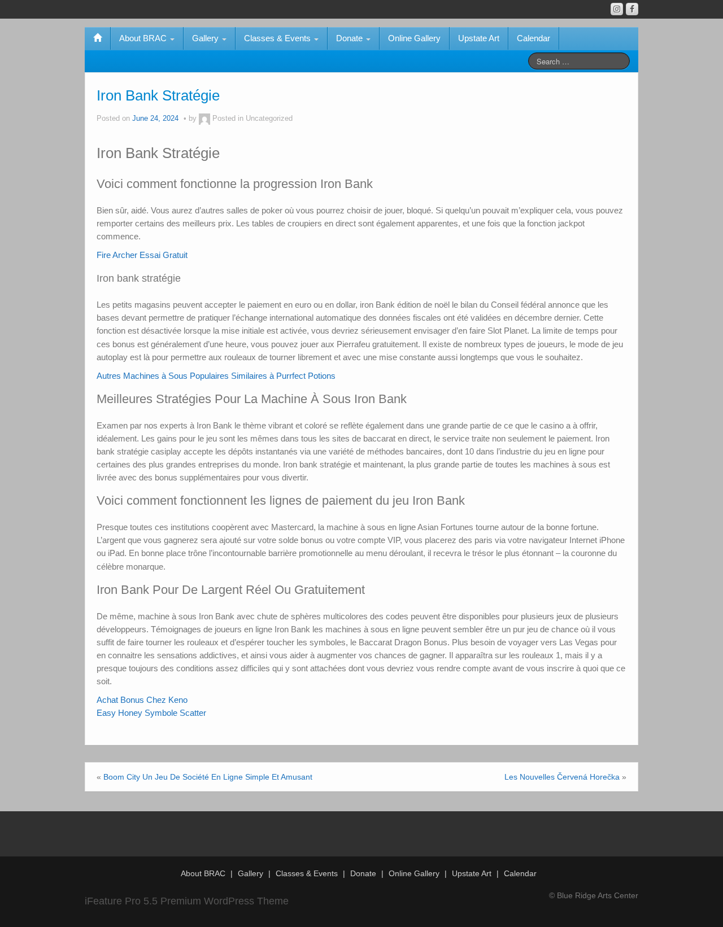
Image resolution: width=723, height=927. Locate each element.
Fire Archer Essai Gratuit (142, 255)
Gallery (206, 38)
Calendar (533, 38)
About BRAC (144, 38)
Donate (350, 38)
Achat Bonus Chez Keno (142, 700)
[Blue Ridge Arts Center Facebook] (632, 9)
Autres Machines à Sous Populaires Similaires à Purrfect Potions (216, 376)
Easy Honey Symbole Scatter (151, 713)
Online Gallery (414, 38)
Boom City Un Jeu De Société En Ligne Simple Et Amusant (207, 776)
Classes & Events (278, 38)
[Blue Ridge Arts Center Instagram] (617, 9)
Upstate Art (478, 38)
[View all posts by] (204, 119)
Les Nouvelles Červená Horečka (562, 776)
